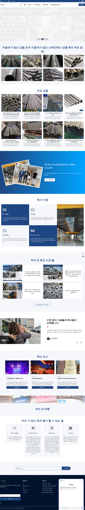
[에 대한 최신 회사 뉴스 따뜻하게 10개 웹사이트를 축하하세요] (68, 367)
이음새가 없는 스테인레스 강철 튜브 (49, 486)
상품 (24, 488)
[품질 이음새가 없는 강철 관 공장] (42, 24)
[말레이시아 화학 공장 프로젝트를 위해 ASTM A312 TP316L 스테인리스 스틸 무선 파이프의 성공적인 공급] (53, 273)
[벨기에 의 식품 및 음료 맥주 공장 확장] (53, 291)
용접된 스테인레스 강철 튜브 (47, 492)
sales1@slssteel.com (12, 1)
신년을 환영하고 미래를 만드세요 (14, 378)
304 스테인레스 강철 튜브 (47, 490)
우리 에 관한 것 (37, 4)
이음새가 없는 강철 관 (46, 483)
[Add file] (60, 508)
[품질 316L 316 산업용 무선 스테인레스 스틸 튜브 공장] (53, 103)
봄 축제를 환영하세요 (37, 378)
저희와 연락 (45, 4)
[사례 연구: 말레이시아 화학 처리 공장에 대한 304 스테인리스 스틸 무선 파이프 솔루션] (12, 273)
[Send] (82, 508)
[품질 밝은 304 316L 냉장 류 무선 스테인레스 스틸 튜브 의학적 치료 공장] (74, 103)
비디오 (29, 4)
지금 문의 (82, 4)
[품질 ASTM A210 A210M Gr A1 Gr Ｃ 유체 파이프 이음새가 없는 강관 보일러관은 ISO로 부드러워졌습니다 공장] (11, 103)
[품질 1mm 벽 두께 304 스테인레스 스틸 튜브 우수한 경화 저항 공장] (74, 130)
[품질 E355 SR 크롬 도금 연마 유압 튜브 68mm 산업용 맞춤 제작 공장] (32, 130)
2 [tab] (40, 39)
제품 (25, 4)
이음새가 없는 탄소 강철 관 (47, 488)
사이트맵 (24, 492)
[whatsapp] (83, 256)
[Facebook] (79, 1)
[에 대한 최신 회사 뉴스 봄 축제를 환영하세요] (42, 367)
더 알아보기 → (17, 387)
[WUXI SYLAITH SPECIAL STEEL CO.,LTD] (2, 4)
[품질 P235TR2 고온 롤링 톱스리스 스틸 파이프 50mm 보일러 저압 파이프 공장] (53, 130)
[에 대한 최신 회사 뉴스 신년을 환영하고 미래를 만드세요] (17, 367)
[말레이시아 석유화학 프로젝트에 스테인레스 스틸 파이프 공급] (12, 291)
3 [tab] (42, 39)
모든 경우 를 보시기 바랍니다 (42, 304)
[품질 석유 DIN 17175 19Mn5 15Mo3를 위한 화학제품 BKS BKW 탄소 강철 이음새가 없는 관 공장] (32, 103)
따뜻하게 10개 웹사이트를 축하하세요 (66, 378)
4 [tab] (44, 39)
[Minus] (82, 480)
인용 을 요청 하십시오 (55, 4)
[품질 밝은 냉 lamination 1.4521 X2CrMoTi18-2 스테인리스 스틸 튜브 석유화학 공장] (11, 130)
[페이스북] (83, 253)
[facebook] (0, 503)
